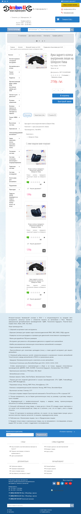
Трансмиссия (13, 128)
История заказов (51, 468)
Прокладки (12, 189)
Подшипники (13, 185)
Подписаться (41, 434)
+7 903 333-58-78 (40, 9)
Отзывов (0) (52, 115)
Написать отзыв (56, 77)
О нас (10, 510)
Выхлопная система (12, 124)
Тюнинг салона (11, 73)
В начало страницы (67, 431)
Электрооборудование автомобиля (15, 133)
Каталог (10, 55)
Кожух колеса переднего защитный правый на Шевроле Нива (36, 225)
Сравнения (49, 471)
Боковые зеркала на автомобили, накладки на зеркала (13, 109)
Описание (27, 115)
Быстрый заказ (64, 101)
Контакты (47, 36)
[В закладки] (44, 182)
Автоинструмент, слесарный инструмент (14, 60)
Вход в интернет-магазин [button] (70, 4)
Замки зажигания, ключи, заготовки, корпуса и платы (12, 143)
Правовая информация (17, 468)
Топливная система (12, 152)
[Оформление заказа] (7, 1)
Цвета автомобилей (17, 456)
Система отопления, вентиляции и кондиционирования (15, 159)
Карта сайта (49, 451)
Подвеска (12, 78)
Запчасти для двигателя (13, 95)
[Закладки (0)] (2, 1)
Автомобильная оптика (14, 67)
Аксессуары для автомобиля (12, 179)
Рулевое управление (12, 101)
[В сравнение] (40, 184)
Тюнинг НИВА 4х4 (13, 118)
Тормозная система (12, 167)
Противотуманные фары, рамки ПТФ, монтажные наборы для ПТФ (14, 86)
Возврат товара (50, 449)
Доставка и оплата (35, 36)
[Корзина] (5, 1)
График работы (57, 36)
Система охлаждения (12, 173)
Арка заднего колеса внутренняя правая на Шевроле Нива (36, 280)
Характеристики (39, 115)
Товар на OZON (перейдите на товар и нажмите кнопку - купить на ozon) (13, 200)
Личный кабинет (50, 466)
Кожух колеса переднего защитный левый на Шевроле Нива (36, 170)
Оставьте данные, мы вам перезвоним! (57, 446)
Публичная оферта (16, 466)
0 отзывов (65, 75)
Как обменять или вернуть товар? (20, 473)
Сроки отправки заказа (17, 471)
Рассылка (49, 473)
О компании (22, 36)
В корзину (64, 95)
